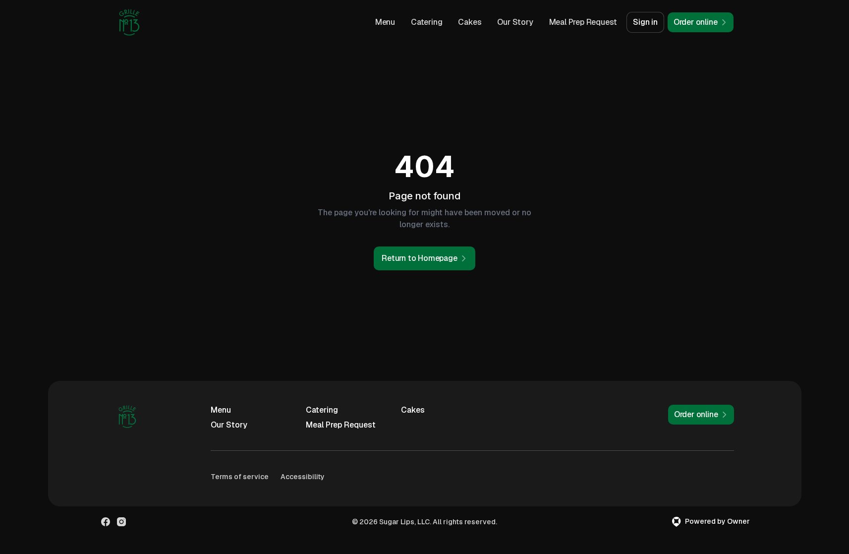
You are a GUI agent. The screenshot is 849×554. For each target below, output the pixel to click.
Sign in (645, 22)
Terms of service (240, 476)
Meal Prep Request (583, 22)
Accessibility (303, 476)
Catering (426, 22)
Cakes (469, 22)
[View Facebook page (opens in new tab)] (106, 522)
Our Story (515, 22)
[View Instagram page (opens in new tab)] (121, 522)
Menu (385, 22)
